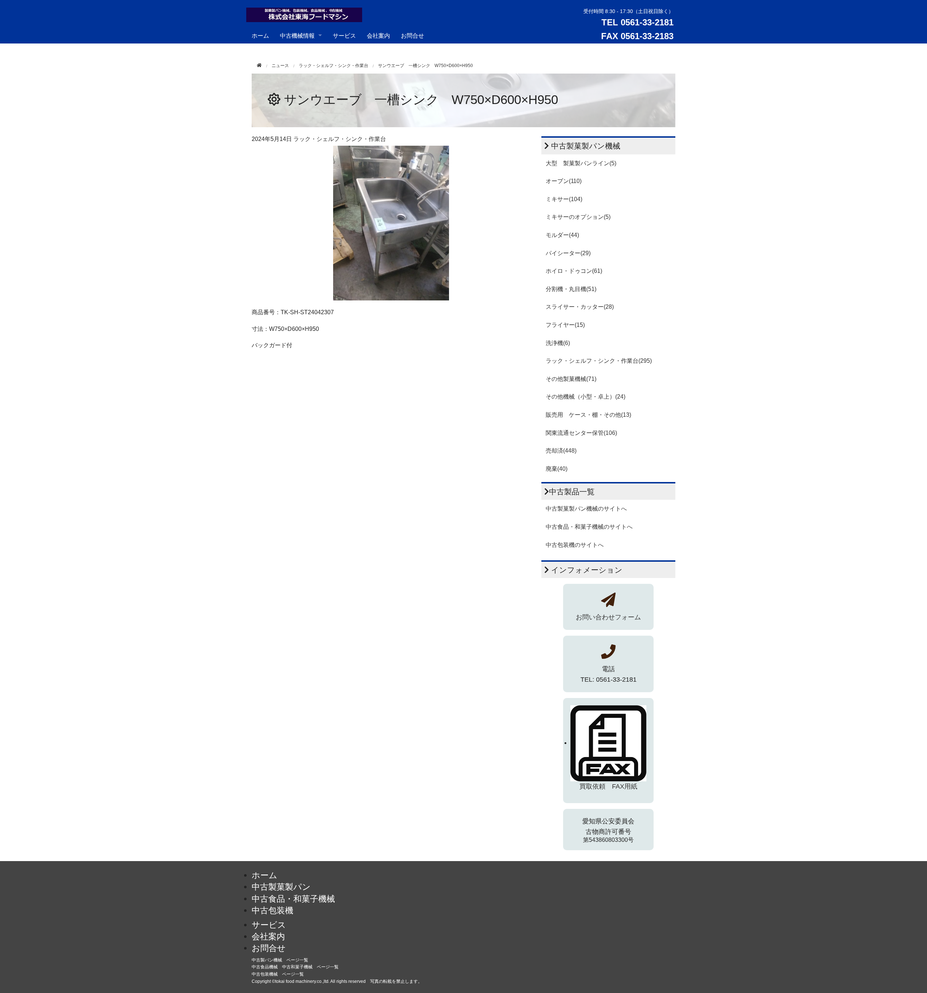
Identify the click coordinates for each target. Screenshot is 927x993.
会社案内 (378, 35)
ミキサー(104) (564, 199)
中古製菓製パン (281, 887)
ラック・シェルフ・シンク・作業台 (333, 65)
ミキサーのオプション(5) (578, 217)
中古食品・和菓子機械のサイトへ (589, 527)
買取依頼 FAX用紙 (608, 786)
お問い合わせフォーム (608, 617)
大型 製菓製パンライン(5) (581, 163)
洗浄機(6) (558, 343)
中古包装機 (272, 910)
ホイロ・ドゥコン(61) (574, 271)
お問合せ (412, 35)
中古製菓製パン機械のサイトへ (586, 509)
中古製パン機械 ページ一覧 (280, 960)
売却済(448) (561, 451)
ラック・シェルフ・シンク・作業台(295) (599, 361)
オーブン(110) (564, 181)
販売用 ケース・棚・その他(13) (588, 415)
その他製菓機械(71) (571, 379)
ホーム (260, 35)
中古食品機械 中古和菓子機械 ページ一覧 (295, 966)
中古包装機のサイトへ (575, 545)
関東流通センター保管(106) (581, 433)
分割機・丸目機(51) (571, 289)
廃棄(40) (556, 469)
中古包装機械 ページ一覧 (278, 974)
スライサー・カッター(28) (580, 307)
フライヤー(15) (565, 325)
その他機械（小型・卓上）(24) (585, 397)
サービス (344, 35)
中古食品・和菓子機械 (293, 898)
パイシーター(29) (568, 253)
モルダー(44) (562, 235)
